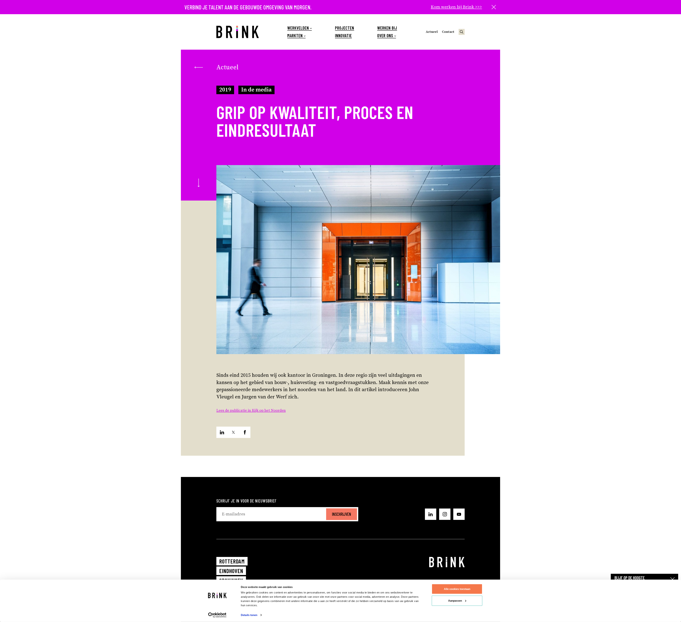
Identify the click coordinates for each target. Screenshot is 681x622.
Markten (295, 35)
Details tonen (249, 615)
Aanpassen (455, 600)
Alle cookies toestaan (457, 588)
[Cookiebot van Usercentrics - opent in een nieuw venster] (217, 615)
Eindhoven (231, 570)
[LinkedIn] (222, 432)
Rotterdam (232, 561)
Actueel (432, 32)
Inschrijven (341, 514)
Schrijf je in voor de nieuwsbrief (246, 500)
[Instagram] (444, 514)
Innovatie (343, 35)
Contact (448, 32)
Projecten (344, 28)
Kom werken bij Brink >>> (456, 7)
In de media (256, 89)
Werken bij (387, 28)
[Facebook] (244, 432)
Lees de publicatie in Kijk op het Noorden (251, 410)
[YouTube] (459, 514)
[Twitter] (233, 432)
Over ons (385, 35)
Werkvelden (298, 28)
